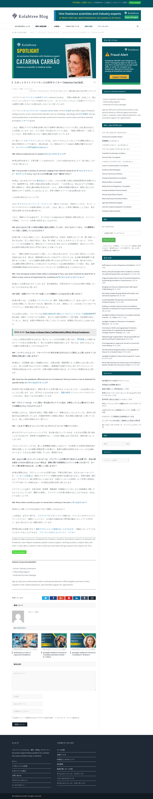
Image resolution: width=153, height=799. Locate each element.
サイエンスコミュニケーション (70, 277)
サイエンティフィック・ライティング (36, 204)
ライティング (92, 91)
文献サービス (61, 755)
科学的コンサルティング (65, 759)
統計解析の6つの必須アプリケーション (115, 381)
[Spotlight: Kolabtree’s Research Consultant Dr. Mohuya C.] (83, 641)
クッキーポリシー (18, 785)
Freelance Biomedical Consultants (114, 178)
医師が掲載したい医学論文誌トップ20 (115, 389)
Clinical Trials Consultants (111, 157)
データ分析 (61, 750)
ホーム (14, 761)
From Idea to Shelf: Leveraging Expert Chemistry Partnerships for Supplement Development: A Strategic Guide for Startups (119, 330)
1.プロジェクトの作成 (19, 766)
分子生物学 (83, 114)
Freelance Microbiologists (111, 170)
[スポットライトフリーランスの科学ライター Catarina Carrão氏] (54, 58)
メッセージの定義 (23, 475)
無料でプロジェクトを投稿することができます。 (55, 529)
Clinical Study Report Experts (112, 194)
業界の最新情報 (41, 26)
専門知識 (81, 339)
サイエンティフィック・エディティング (71, 783)
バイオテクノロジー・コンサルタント (115, 145)
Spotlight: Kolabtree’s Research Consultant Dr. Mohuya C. (84, 653)
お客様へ (57, 26)
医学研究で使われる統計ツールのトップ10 (117, 399)
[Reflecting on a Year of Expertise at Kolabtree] (25, 641)
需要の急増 (65, 392)
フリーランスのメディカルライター (114, 132)
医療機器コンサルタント (110, 141)
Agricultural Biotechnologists (112, 203)
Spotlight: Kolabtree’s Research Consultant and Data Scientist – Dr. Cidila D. (54, 654)
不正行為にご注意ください (82, 2)
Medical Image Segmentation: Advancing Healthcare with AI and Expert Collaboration (121, 338)
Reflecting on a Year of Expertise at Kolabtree (22, 653)
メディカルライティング (37, 382)
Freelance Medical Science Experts (114, 190)
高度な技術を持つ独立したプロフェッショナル (62, 313)
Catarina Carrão (46, 110)
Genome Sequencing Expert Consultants (116, 207)
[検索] (137, 26)
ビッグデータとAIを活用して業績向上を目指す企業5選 (121, 420)
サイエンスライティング (55, 154)
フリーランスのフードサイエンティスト (116, 149)
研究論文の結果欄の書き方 (111, 385)
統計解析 (60, 764)
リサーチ (25, 120)
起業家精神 (87, 313)
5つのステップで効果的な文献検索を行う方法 (118, 416)
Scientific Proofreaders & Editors (114, 153)
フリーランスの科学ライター (36, 97)
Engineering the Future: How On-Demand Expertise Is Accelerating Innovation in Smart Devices (121, 279)
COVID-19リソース (72, 26)
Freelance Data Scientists (111, 211)
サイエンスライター (31, 110)
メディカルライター (78, 502)
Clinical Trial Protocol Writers (112, 174)
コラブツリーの (43, 515)
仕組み (108, 2)
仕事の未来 (88, 26)
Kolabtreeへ (99, 2)
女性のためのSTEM (81, 91)
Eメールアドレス (108, 227)
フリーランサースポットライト (59, 91)
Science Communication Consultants (115, 165)
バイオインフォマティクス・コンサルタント (117, 161)
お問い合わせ (16, 775)
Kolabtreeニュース (22, 26)
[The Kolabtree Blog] (30, 15)
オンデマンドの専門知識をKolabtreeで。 (32, 147)
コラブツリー (45, 750)
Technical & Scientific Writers (112, 137)
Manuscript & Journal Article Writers (115, 198)
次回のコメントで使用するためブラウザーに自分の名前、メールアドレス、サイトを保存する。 (47, 718)
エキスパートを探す (120, 2)
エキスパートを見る (19, 771)
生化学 (68, 110)
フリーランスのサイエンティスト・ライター (57, 532)
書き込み (40, 180)
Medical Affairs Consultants (112, 182)
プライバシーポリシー (112, 250)
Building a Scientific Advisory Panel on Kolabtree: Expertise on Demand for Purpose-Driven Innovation (121, 307)
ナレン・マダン (18, 89)
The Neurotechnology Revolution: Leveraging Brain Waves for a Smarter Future (120, 351)
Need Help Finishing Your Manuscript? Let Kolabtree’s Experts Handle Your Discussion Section (121, 363)
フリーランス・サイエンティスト (39, 91)
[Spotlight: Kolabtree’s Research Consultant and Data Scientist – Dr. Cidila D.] (54, 641)
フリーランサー (103, 26)
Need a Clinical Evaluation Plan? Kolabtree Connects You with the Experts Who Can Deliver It (121, 273)
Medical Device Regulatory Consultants (116, 186)
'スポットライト (29, 140)
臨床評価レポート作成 (65, 769)
